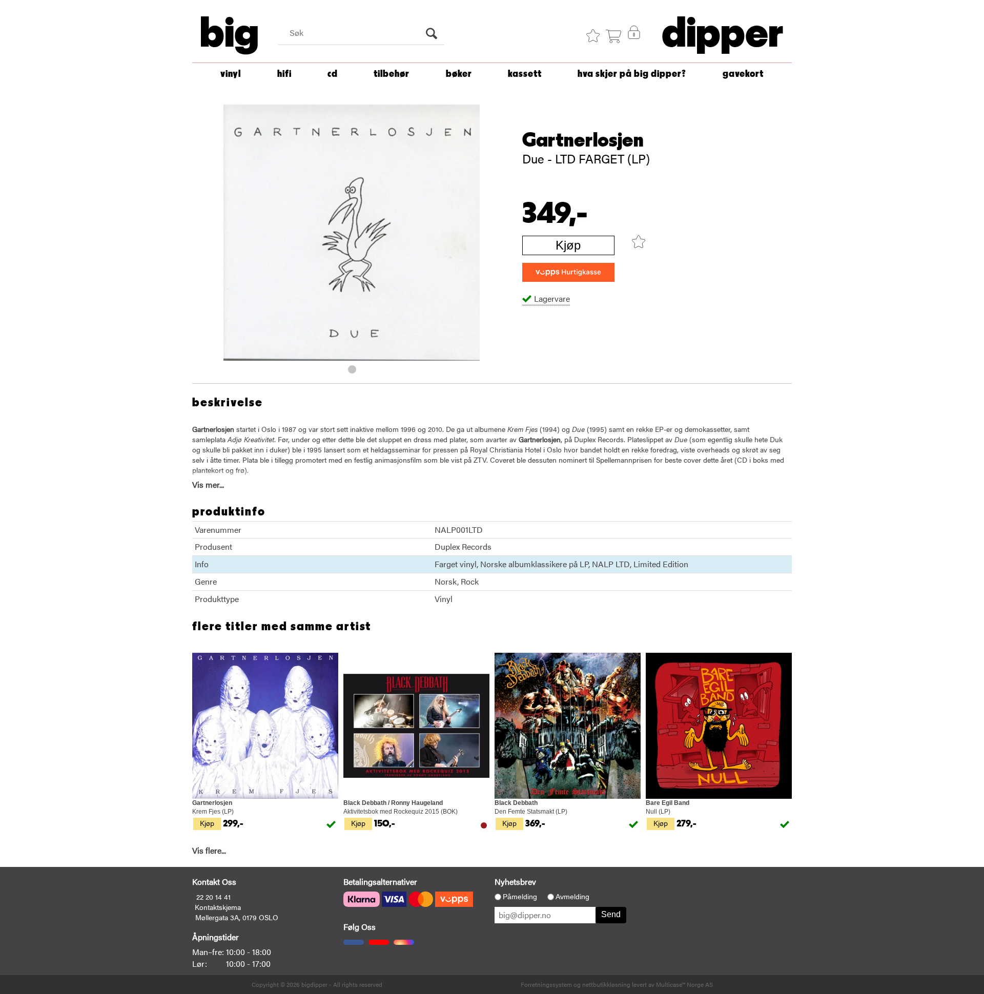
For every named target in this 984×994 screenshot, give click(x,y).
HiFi (284, 74)
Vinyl (230, 74)
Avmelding (572, 897)
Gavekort (743, 74)
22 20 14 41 (213, 897)
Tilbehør (391, 74)
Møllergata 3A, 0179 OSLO (236, 917)
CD (332, 74)
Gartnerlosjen (583, 140)
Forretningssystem (546, 984)
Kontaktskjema (218, 907)
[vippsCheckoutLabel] (568, 272)
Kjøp (568, 245)
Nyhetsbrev (515, 881)
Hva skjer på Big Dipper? (632, 74)
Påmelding (520, 897)
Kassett (525, 74)
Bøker (459, 74)
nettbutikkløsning (606, 984)
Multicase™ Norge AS (684, 984)
